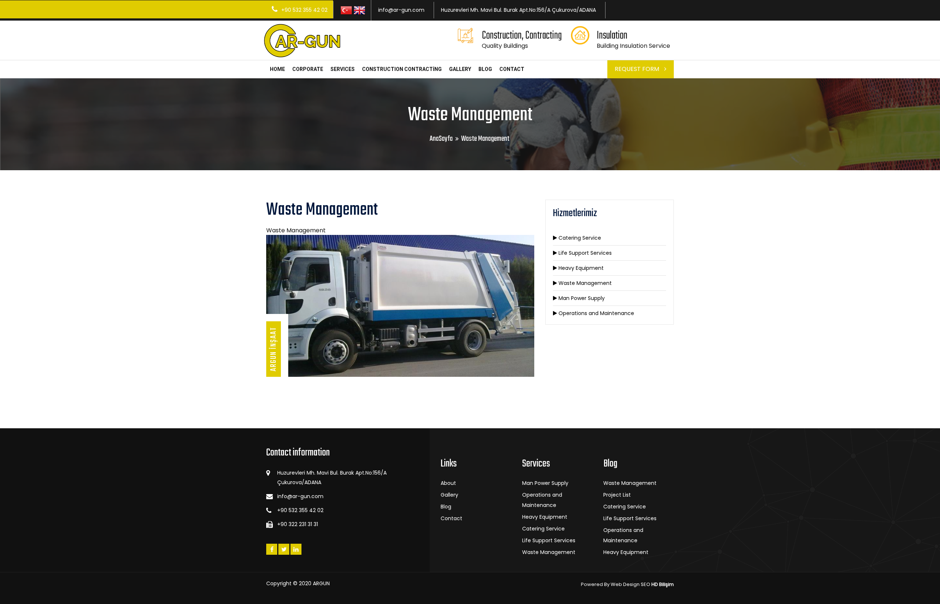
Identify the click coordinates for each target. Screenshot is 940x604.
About (448, 483)
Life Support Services (584, 253)
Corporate (307, 69)
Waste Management (584, 283)
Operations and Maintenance (595, 313)
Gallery (449, 494)
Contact (451, 518)
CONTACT (511, 69)
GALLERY (460, 69)
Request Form (638, 69)
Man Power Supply (581, 298)
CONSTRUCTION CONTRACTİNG (402, 69)
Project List (617, 494)
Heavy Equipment (580, 268)
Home (277, 69)
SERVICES (342, 69)
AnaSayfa (441, 138)
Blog (485, 69)
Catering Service (579, 238)
